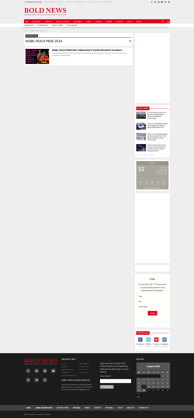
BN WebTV (78, 21)
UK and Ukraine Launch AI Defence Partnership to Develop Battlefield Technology (156, 115)
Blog (129, 21)
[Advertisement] (129, 11)
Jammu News (29, 25)
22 (163, 387)
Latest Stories (57, 25)
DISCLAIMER (83, 364)
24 (139, 390)
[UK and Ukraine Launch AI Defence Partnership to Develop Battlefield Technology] (141, 115)
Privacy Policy (92, 2)
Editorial (109, 408)
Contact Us (61, 2)
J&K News (36, 21)
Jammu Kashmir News (43, 408)
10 (139, 383)
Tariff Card (69, 2)
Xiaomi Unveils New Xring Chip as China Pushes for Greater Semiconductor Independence (156, 148)
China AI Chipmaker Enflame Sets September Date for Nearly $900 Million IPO (157, 125)
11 (143, 383)
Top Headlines (71, 25)
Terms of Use (84, 372)
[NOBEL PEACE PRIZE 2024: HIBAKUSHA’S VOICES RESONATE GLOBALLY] (37, 56)
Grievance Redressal (105, 2)
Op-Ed (120, 408)
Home (46, 2)
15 (163, 383)
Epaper (109, 21)
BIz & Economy (62, 21)
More (138, 21)
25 (144, 390)
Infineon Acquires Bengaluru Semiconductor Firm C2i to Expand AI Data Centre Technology (157, 137)
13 (153, 383)
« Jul (138, 397)
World (99, 21)
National (76, 408)
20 (153, 387)
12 (148, 383)
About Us (53, 2)
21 (158, 387)
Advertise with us (80, 2)
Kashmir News (42, 25)
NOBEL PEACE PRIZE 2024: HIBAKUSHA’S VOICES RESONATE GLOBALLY (87, 50)
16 (167, 383)
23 (168, 387)
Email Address (105, 376)
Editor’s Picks (62, 408)
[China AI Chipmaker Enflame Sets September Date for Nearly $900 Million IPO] (141, 126)
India (89, 21)
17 (139, 387)
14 (158, 383)
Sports (119, 21)
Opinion (48, 21)
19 (148, 387)
